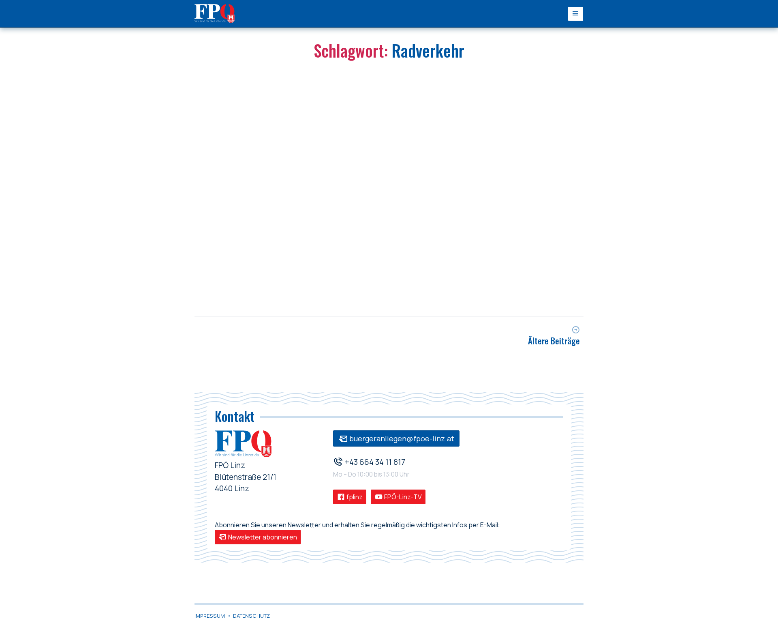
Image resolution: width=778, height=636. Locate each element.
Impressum (209, 615)
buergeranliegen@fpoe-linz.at (401, 438)
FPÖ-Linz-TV (402, 496)
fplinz (354, 496)
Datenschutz (251, 615)
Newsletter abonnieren (262, 537)
